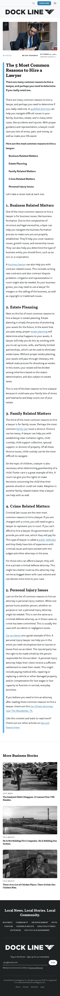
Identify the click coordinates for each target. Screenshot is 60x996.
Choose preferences (35, 968)
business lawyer (17, 264)
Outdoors (15, 930)
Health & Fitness (46, 926)
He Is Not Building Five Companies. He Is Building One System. (30, 842)
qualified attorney (40, 109)
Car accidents (13, 635)
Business (7, 55)
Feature (8, 926)
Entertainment (40, 922)
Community (22, 922)
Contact (26, 987)
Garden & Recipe (25, 926)
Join (53, 962)
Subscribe (44, 3)
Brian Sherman (30, 55)
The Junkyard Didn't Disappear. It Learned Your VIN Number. (28, 798)
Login (42, 987)
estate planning (39, 331)
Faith (54, 922)
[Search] (33, 3)
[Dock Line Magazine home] (30, 12)
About (18, 987)
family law (22, 429)
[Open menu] (55, 3)
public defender (47, 540)
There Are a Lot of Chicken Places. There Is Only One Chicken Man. (29, 886)
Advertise (34, 987)
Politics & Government (37, 930)
